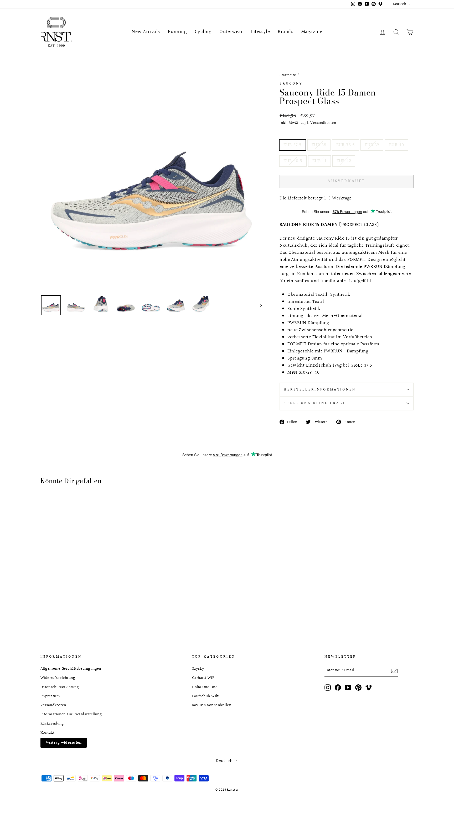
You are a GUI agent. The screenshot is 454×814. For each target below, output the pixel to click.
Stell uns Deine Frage (315, 403)
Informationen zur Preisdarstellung (71, 714)
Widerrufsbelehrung (57, 678)
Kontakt (47, 733)
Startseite (288, 75)
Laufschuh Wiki (205, 696)
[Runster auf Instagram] (327, 687)
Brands (285, 32)
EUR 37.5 (292, 145)
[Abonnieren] (394, 670)
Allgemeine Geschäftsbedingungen (70, 668)
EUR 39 (372, 145)
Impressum (50, 696)
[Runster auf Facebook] (338, 687)
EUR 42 (344, 161)
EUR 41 (319, 161)
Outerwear (231, 32)
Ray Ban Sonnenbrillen (211, 705)
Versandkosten (323, 123)
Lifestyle (260, 32)
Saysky (198, 668)
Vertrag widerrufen (63, 742)
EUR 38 (319, 145)
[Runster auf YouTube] (348, 687)
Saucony (291, 84)
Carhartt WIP (203, 678)
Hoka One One (204, 687)
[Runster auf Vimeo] (368, 687)
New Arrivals (146, 32)
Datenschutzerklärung (59, 687)
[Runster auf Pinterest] (358, 687)
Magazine (311, 32)
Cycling (203, 32)
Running (177, 32)
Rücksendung (52, 723)
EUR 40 (396, 145)
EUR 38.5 (345, 145)
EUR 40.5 (292, 161)
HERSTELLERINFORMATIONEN (320, 390)
